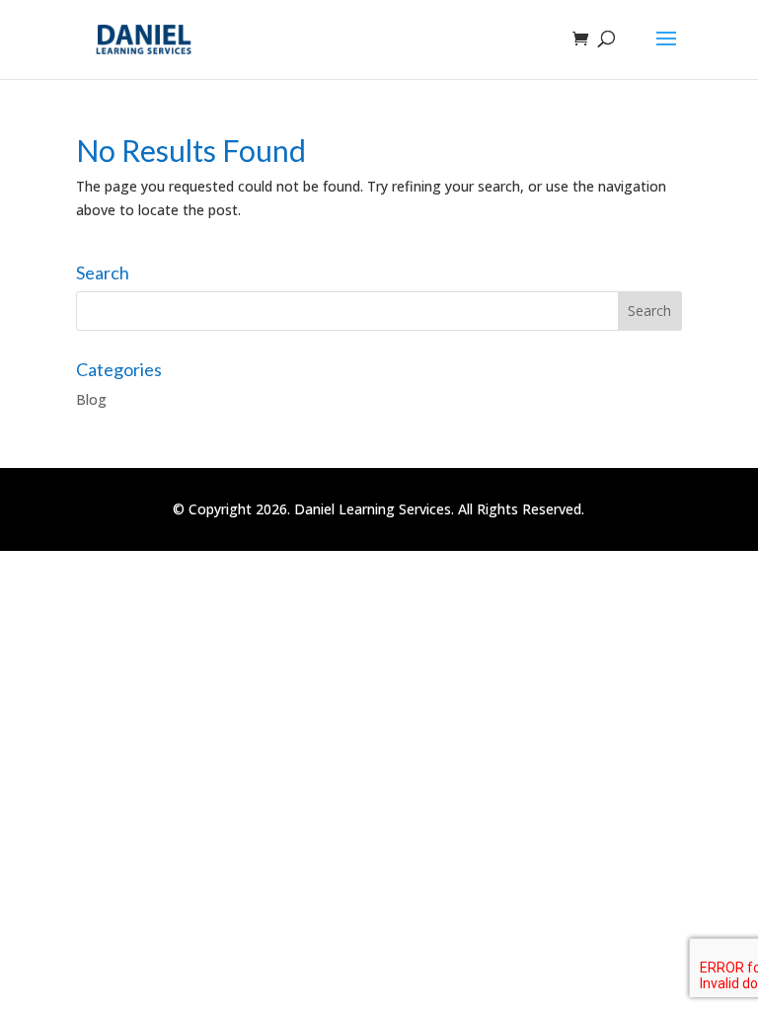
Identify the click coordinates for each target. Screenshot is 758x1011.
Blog (91, 399)
